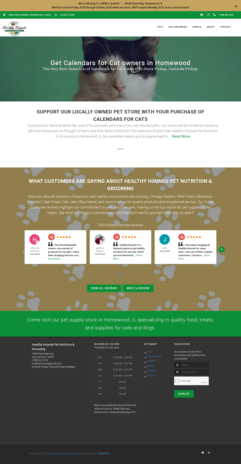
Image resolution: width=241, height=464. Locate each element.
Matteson (204, 196)
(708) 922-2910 (40, 360)
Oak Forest (52, 202)
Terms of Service (75, 453)
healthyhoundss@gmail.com (46, 363)
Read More (181, 136)
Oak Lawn (70, 202)
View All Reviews (104, 288)
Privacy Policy (57, 453)
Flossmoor (80, 196)
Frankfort (34, 202)
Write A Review (138, 288)
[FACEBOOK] (201, 15)
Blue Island (88, 202)
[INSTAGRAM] (208, 15)
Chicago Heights (163, 196)
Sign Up (184, 393)
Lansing (142, 196)
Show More (54, 258)
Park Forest (186, 196)
